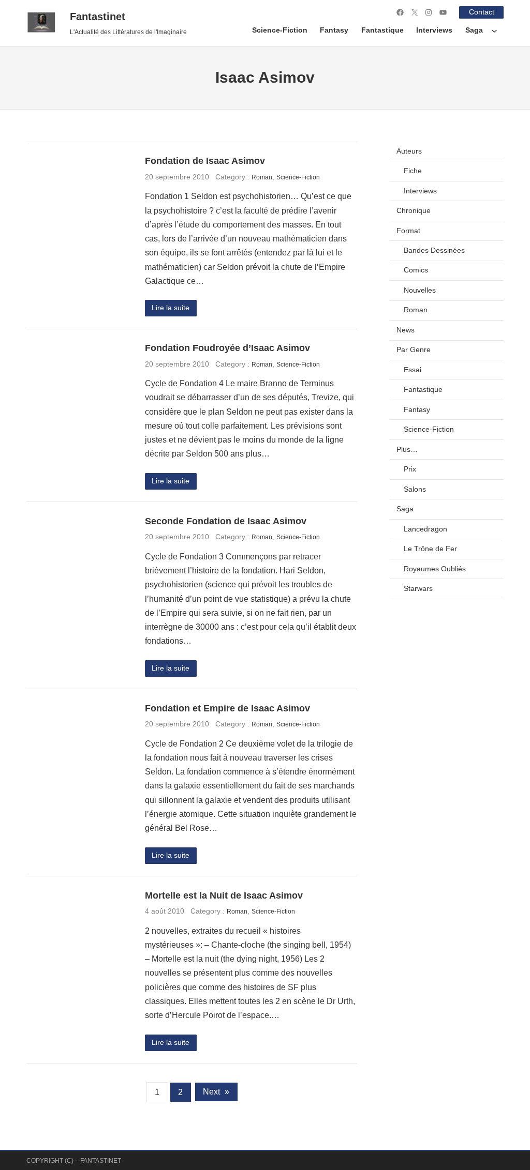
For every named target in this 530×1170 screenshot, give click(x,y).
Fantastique (423, 389)
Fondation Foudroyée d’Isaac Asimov (227, 348)
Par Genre (413, 350)
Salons (415, 489)
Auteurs (409, 151)
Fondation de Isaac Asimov (205, 161)
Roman (262, 177)
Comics (416, 270)
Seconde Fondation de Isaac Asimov (225, 521)
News (405, 330)
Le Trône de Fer (430, 549)
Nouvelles (420, 290)
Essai (412, 370)
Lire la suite (170, 308)
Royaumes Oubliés (435, 569)
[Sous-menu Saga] (494, 30)
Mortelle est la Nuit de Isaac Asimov (224, 895)
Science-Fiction (298, 177)
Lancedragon (425, 529)
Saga (405, 509)
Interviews (420, 191)
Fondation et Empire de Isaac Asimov (227, 708)
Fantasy (417, 410)
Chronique (413, 211)
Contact (481, 12)
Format (408, 231)
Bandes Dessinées (434, 250)
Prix (410, 469)
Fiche (413, 171)
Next (216, 1091)
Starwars (418, 588)
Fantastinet (97, 16)
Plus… (407, 449)
